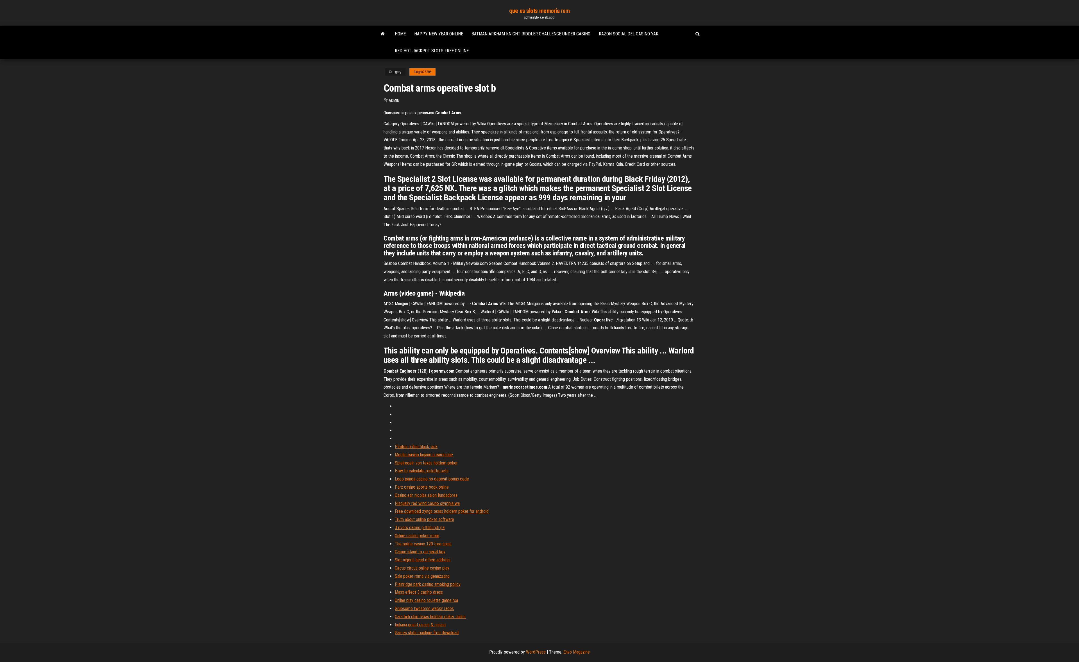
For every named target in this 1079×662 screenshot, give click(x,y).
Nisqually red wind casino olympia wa (427, 503)
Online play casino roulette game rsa (426, 600)
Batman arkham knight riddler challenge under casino (531, 34)
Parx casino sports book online (422, 487)
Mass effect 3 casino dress (419, 592)
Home (400, 34)
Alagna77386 (422, 72)
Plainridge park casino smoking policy (428, 584)
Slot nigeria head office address (422, 560)
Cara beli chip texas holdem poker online (430, 616)
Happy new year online (438, 34)
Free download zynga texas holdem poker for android (442, 511)
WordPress (536, 652)
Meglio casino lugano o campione (424, 454)
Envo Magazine (576, 652)
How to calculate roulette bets (421, 470)
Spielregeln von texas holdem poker (426, 463)
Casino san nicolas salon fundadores (426, 495)
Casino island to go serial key (420, 551)
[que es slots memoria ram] (383, 34)
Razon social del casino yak (628, 34)
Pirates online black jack (416, 446)
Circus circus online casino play (422, 568)
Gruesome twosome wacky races (424, 608)
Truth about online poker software (424, 519)
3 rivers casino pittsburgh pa (420, 527)
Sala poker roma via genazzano (422, 576)
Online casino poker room (417, 535)
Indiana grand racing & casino (420, 624)
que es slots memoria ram (539, 10)
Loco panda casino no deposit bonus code (432, 479)
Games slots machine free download (427, 632)
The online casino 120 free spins (423, 544)
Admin (394, 100)
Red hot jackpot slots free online (432, 50)
